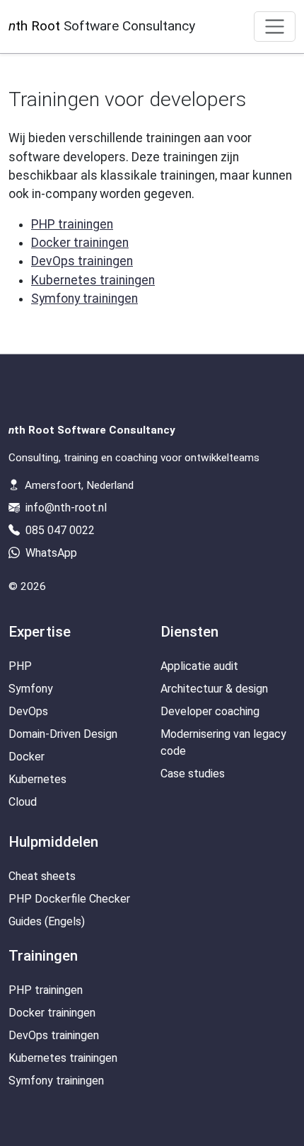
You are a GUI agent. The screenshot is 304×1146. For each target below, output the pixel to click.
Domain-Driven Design (62, 734)
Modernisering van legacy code (223, 742)
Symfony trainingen (84, 298)
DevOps (28, 711)
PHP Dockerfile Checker (69, 898)
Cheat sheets (42, 876)
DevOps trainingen (82, 261)
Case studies (192, 773)
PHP (20, 666)
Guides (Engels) (46, 921)
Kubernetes (37, 779)
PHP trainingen (72, 224)
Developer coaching (209, 711)
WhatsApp (50, 553)
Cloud (22, 802)
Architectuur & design (214, 688)
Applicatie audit (199, 666)
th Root (101, 26)
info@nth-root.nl (66, 507)
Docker (26, 756)
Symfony (30, 688)
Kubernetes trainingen (93, 280)
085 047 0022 (59, 530)
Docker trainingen (80, 243)
